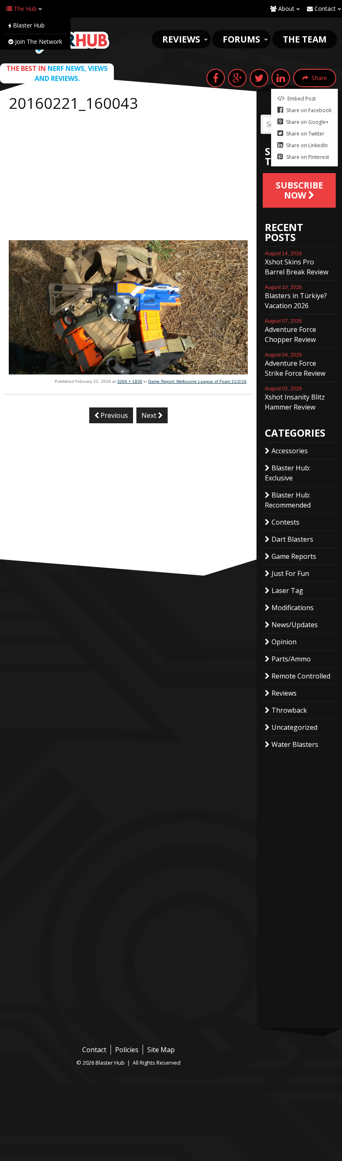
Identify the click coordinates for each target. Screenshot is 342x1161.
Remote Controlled (301, 676)
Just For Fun (290, 573)
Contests (285, 522)
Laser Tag (287, 590)
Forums (241, 39)
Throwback (289, 710)
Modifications (293, 607)
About (285, 9)
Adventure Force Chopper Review (290, 331)
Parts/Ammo (291, 658)
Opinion (284, 641)
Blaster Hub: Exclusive (287, 472)
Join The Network (37, 41)
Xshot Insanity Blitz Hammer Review (295, 399)
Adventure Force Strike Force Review (295, 365)
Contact (324, 9)
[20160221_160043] (128, 372)
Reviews (181, 39)
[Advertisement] (128, 177)
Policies (126, 1049)
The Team (305, 39)
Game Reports (294, 556)
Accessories (290, 450)
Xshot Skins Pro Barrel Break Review (296, 263)
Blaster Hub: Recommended (288, 500)
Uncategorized (294, 727)
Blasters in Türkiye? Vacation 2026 (296, 297)
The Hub (24, 9)
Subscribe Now (299, 190)
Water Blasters (295, 744)
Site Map (161, 1049)
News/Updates (295, 624)
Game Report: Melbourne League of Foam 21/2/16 (197, 381)
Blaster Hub (28, 25)
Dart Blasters (292, 539)
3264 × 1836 (129, 381)
